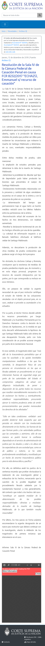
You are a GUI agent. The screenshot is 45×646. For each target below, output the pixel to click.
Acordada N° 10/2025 (11, 45)
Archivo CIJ (23, 31)
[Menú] (5, 24)
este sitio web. (11, 52)
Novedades (12, 31)
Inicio (4, 31)
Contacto (7, 642)
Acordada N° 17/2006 (19, 43)
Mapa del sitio (31, 642)
